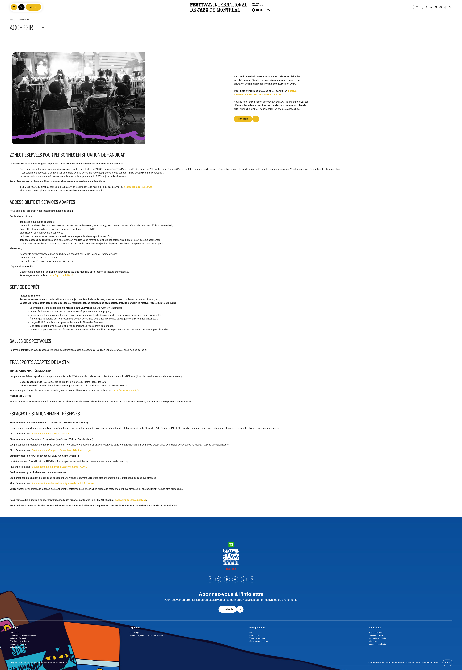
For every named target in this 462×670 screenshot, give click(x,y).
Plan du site (243, 119)
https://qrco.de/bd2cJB (61, 275)
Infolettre (33, 7)
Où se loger (134, 633)
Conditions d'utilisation (376, 663)
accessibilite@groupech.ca (138, 187)
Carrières (373, 641)
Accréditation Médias (378, 638)
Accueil (12, 20)
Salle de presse (376, 635)
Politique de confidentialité (395, 663)
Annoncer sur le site (377, 644)
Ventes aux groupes (257, 638)
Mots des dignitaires (18, 647)
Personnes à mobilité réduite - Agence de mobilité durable (63, 483)
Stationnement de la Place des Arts (51, 433)
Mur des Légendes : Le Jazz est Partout (146, 635)
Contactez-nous (376, 633)
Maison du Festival (18, 638)
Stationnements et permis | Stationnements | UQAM (59, 466)
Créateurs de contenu (258, 641)
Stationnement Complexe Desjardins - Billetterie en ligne (62, 450)
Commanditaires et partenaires (23, 635)
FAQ (251, 633)
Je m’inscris (228, 609)
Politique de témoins (413, 663)
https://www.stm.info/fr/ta (126, 390)
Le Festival (14, 633)
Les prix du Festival (18, 644)
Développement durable (20, 641)
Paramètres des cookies (430, 663)
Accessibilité (24, 20)
